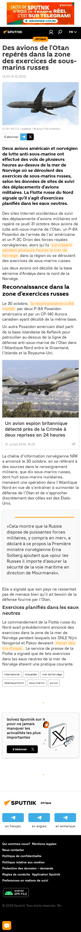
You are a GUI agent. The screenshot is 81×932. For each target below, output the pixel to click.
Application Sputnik (46, 874)
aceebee (26, 128)
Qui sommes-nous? (16, 844)
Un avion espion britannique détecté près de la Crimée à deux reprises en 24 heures (36, 429)
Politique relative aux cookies (23, 862)
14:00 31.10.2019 (14, 76)
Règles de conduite (16, 874)
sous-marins (37, 683)
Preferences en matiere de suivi (25, 880)
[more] (73, 443)
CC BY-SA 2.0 (10, 128)
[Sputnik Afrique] (13, 34)
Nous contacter (13, 850)
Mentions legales (44, 844)
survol (54, 683)
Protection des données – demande (27, 868)
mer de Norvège (52, 674)
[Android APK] (16, 893)
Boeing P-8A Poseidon (47, 128)
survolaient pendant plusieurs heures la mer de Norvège (37, 250)
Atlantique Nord (14, 683)
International (12, 674)
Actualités (31, 674)
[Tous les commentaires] (6, 925)
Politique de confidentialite (21, 856)
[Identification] (51, 31)
